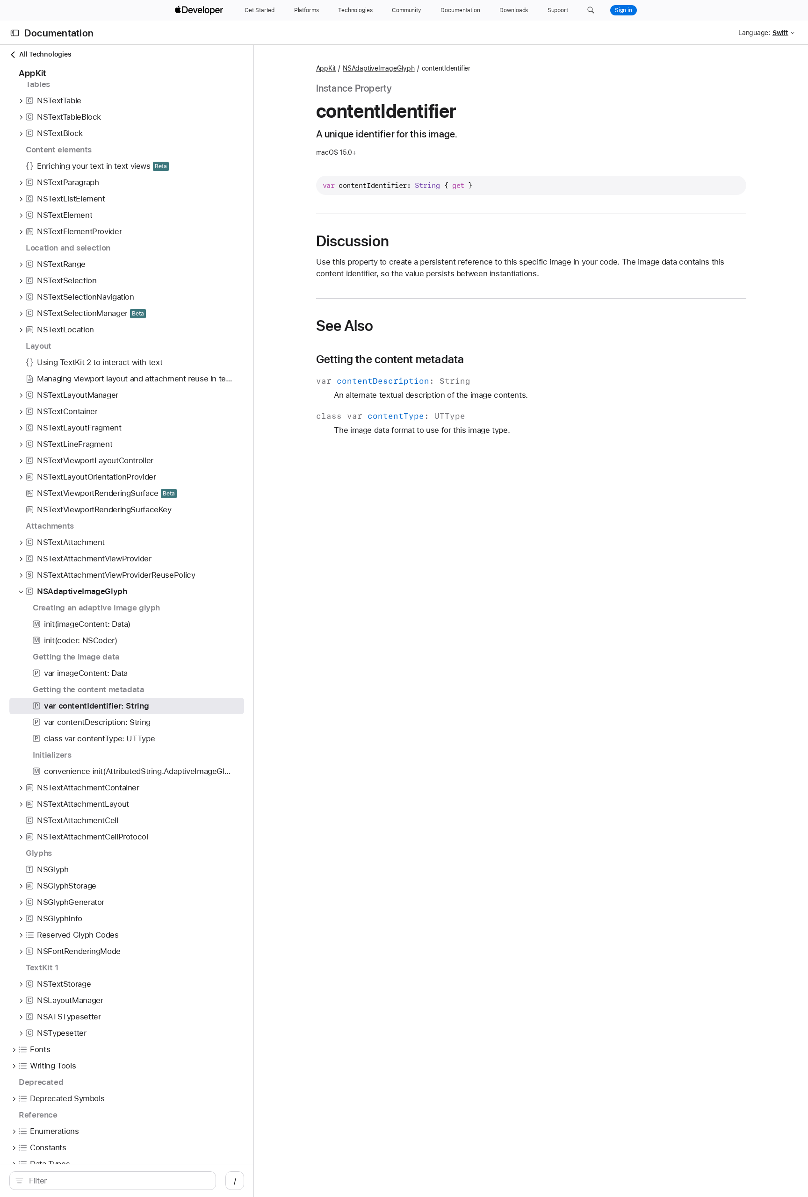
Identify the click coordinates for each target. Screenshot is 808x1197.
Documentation (59, 33)
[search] (112, 1180)
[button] (591, 10)
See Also (345, 325)
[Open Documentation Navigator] (15, 33)
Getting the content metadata (390, 359)
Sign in (623, 10)
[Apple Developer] (200, 10)
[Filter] (117, 1181)
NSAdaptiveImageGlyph (379, 68)
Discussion (352, 241)
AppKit (326, 68)
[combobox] (117, 1180)
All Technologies (45, 54)
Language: (754, 32)
